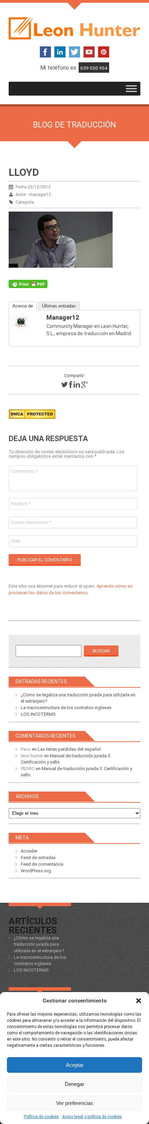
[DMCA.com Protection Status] (32, 420)
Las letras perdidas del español (69, 749)
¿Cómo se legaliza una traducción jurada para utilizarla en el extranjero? (39, 944)
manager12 (62, 317)
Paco (26, 749)
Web (15, 541)
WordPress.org (36, 870)
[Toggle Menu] (131, 88)
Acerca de (22, 306)
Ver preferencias (74, 1103)
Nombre (20, 503)
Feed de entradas (38, 857)
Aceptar (75, 1065)
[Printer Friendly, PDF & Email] (28, 286)
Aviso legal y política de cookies (92, 1116)
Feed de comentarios (42, 864)
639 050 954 (93, 68)
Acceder (29, 851)
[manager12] (27, 322)
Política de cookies (41, 1116)
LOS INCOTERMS (38, 714)
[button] (138, 1000)
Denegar (74, 1084)
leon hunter (32, 755)
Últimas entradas (59, 306)
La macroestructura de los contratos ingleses (66, 707)
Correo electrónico (31, 522)
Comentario (24, 471)
